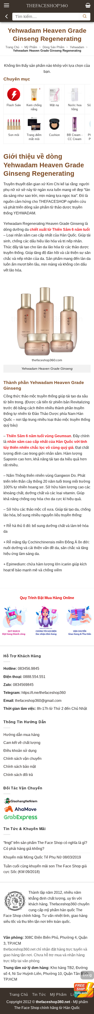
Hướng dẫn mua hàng (21, 735)
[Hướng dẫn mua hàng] (47, 620)
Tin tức (39, 994)
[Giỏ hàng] (88, 5)
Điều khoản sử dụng (20, 751)
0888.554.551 (34, 677)
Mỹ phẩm (30, 47)
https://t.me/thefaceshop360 (43, 693)
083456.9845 (28, 668)
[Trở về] (6, 16)
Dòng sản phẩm (53, 47)
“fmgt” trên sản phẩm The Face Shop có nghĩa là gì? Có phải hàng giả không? (45, 846)
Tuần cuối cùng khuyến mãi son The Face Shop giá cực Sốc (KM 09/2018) (45, 869)
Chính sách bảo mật (19, 766)
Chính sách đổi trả (18, 775)
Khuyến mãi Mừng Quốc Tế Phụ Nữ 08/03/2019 (42, 857)
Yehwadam (77, 47)
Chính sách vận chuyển (22, 758)
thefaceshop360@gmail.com (38, 701)
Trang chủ (12, 47)
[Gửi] (84, 16)
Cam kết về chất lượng (21, 743)
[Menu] (6, 5)
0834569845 (23, 685)
